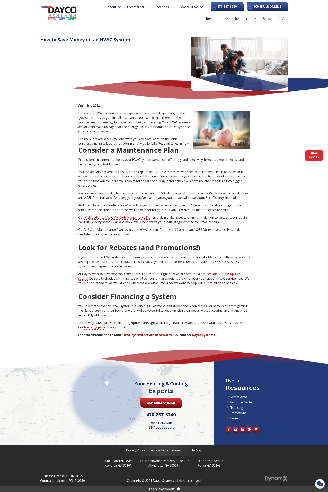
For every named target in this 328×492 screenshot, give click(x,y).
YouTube (236, 430)
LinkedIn (242, 430)
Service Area (238, 397)
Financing (236, 408)
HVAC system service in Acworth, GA (150, 335)
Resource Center (241, 402)
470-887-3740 (227, 6)
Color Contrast (180, 489)
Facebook (229, 430)
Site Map (196, 450)
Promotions (237, 413)
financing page (94, 327)
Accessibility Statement (167, 450)
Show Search (283, 18)
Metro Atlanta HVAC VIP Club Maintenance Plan (118, 217)
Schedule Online (267, 6)
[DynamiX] (276, 478)
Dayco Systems (203, 335)
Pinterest (249, 430)
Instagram (256, 430)
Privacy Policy (135, 450)
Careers (235, 418)
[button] (114, 7)
